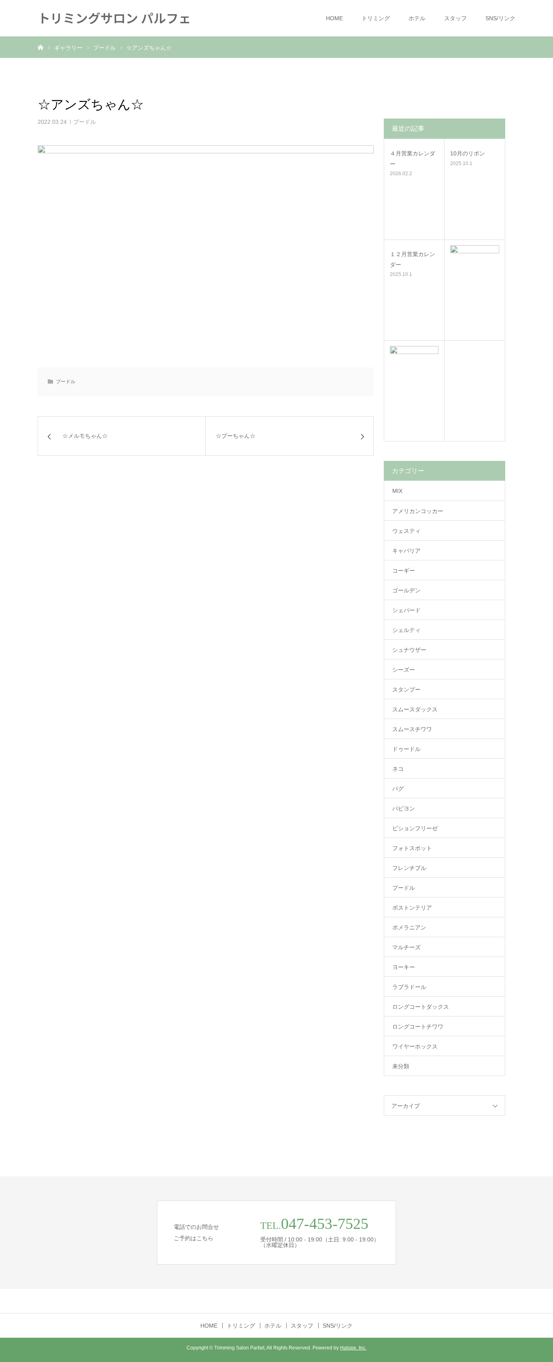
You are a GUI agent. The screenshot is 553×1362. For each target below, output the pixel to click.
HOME (334, 18)
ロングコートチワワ (417, 1026)
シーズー (403, 669)
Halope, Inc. (353, 1348)
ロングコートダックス (420, 1006)
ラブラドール (409, 987)
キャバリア (406, 550)
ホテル (416, 18)
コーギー (403, 570)
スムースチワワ (412, 729)
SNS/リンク (500, 18)
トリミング (376, 18)
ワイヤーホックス (415, 1046)
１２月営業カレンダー (412, 259)
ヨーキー (403, 967)
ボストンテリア (412, 907)
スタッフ (455, 18)
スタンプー (406, 689)
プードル (84, 122)
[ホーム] (40, 47)
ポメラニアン (409, 927)
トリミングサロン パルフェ (114, 17)
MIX (397, 491)
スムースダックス (415, 709)
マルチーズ (406, 947)
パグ (398, 788)
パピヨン (403, 808)
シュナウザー (409, 650)
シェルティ (406, 630)
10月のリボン (467, 153)
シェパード (406, 610)
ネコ (398, 769)
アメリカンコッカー (417, 511)
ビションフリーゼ (415, 828)
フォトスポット (412, 848)
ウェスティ (406, 531)
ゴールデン (406, 590)
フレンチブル (409, 868)
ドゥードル (406, 749)
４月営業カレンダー (412, 158)
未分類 (400, 1066)
